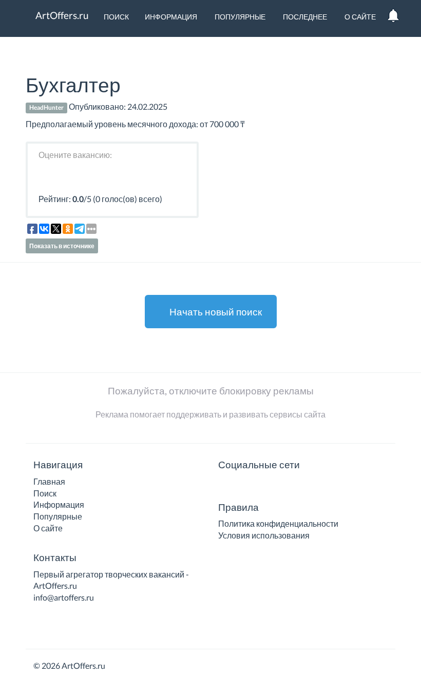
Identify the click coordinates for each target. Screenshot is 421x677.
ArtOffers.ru (61, 15)
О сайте (359, 16)
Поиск (115, 16)
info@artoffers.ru (63, 597)
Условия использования (264, 535)
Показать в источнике (61, 246)
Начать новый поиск (214, 311)
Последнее (304, 16)
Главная (49, 481)
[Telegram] (239, 485)
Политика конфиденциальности (278, 523)
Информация (171, 16)
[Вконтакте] (225, 485)
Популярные (239, 16)
